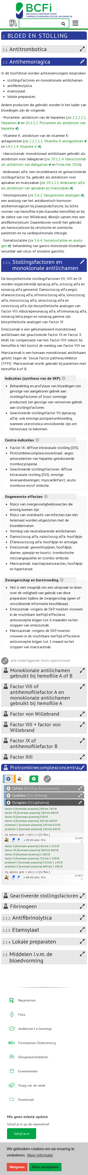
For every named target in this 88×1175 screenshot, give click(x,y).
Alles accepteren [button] (45, 1167)
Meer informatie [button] (40, 1155)
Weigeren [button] (17, 1167)
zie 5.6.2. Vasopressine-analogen (54, 195)
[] (21, 808)
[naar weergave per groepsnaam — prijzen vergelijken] (7, 840)
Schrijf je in (21, 1133)
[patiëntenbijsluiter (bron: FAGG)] (18, 840)
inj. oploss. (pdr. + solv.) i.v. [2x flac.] (27, 834)
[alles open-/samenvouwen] (80, 788)
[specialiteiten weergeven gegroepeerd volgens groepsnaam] (19, 779)
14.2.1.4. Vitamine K (21, 146)
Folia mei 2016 (68, 164)
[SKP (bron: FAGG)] (13, 840)
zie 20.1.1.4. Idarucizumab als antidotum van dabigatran (43, 162)
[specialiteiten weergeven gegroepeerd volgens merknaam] (8, 779)
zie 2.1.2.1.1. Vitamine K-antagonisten (53, 141)
